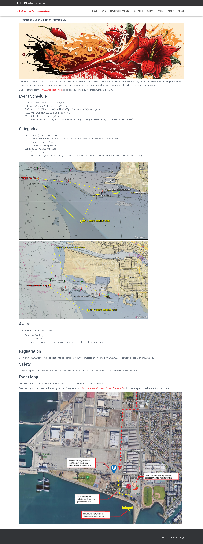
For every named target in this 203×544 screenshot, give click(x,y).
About (181, 11)
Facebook (17, 3)
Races (160, 11)
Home (94, 11)
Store (171, 11)
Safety (150, 11)
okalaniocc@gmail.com (37, 3)
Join (104, 11)
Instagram (21, 3)
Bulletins (138, 11)
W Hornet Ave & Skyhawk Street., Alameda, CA (103, 388)
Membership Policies (119, 11)
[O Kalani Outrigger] (34, 11)
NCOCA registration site (52, 90)
